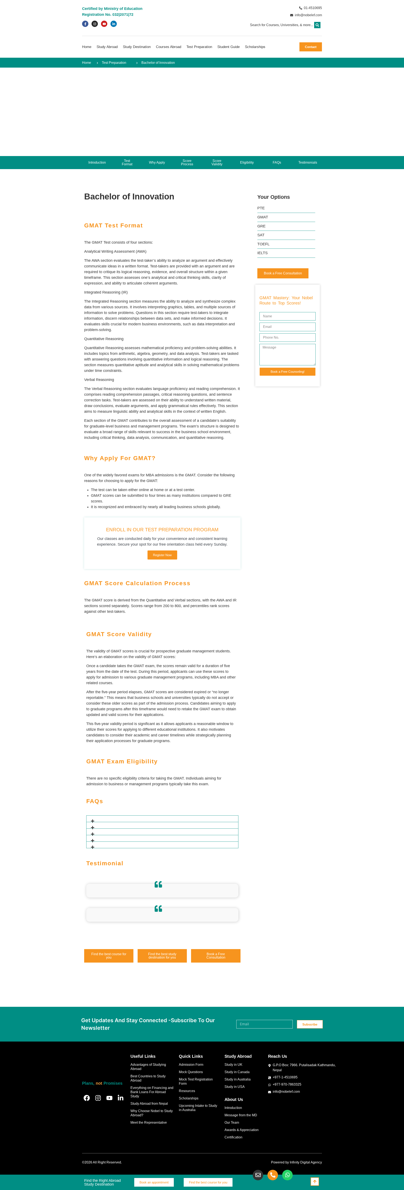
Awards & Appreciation (242, 1130)
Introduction (233, 1108)
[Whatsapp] (287, 1175)
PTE (261, 208)
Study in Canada (237, 1072)
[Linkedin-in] (113, 24)
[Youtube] (104, 24)
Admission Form (191, 1064)
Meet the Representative (148, 1122)
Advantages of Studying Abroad (148, 1067)
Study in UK (233, 1064)
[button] (317, 25)
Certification (233, 1137)
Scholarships (255, 47)
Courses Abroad (168, 47)
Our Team (232, 1122)
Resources (187, 1091)
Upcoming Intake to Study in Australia (198, 1108)
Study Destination (137, 47)
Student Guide (228, 47)
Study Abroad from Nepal (149, 1103)
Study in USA (235, 1086)
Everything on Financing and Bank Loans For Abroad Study (151, 1092)
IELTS (262, 253)
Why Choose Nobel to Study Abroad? (151, 1113)
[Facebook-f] (85, 24)
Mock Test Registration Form (196, 1081)
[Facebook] (86, 1098)
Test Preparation (199, 47)
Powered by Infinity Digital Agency (296, 1162)
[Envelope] (258, 1175)
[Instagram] (95, 24)
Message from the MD (241, 1115)
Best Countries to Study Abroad (148, 1078)
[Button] (315, 1181)
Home (86, 47)
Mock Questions (191, 1072)
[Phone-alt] (272, 1175)
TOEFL (263, 244)
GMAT (262, 217)
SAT (260, 235)
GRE (261, 226)
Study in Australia (238, 1079)
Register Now (162, 555)
